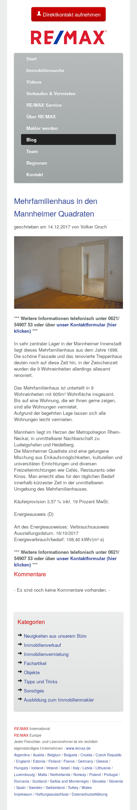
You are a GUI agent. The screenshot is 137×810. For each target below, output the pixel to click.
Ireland (52, 767)
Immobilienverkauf (41, 645)
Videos (33, 81)
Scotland (39, 781)
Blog (31, 139)
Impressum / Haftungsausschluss (41, 794)
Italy (76, 767)
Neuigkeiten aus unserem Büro (54, 635)
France (69, 761)
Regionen (36, 162)
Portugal (111, 774)
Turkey (73, 787)
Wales (86, 787)
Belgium (54, 754)
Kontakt (34, 174)
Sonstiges (33, 690)
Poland (95, 774)
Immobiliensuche (45, 70)
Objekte (31, 672)
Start (31, 58)
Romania (21, 781)
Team (32, 151)
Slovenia (116, 781)
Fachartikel (34, 663)
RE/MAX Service (44, 104)
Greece (102, 761)
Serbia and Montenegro (69, 781)
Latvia (87, 767)
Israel (65, 767)
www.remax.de (78, 748)
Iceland (37, 767)
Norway (79, 774)
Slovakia (99, 781)
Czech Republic (109, 754)
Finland (54, 761)
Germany (85, 761)
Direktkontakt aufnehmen (70, 14)
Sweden (36, 787)
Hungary (21, 767)
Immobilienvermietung (45, 654)
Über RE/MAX (41, 116)
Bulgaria (70, 754)
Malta (42, 774)
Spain (21, 787)
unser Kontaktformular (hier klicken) (65, 327)
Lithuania (103, 767)
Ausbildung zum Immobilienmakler (58, 699)
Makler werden (42, 128)
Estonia (39, 761)
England (23, 761)
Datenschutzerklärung (89, 794)
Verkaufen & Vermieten (51, 93)
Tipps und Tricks (40, 681)
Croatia (86, 754)
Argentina (22, 754)
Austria (38, 754)
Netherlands (60, 774)
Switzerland (55, 787)
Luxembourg (24, 774)
